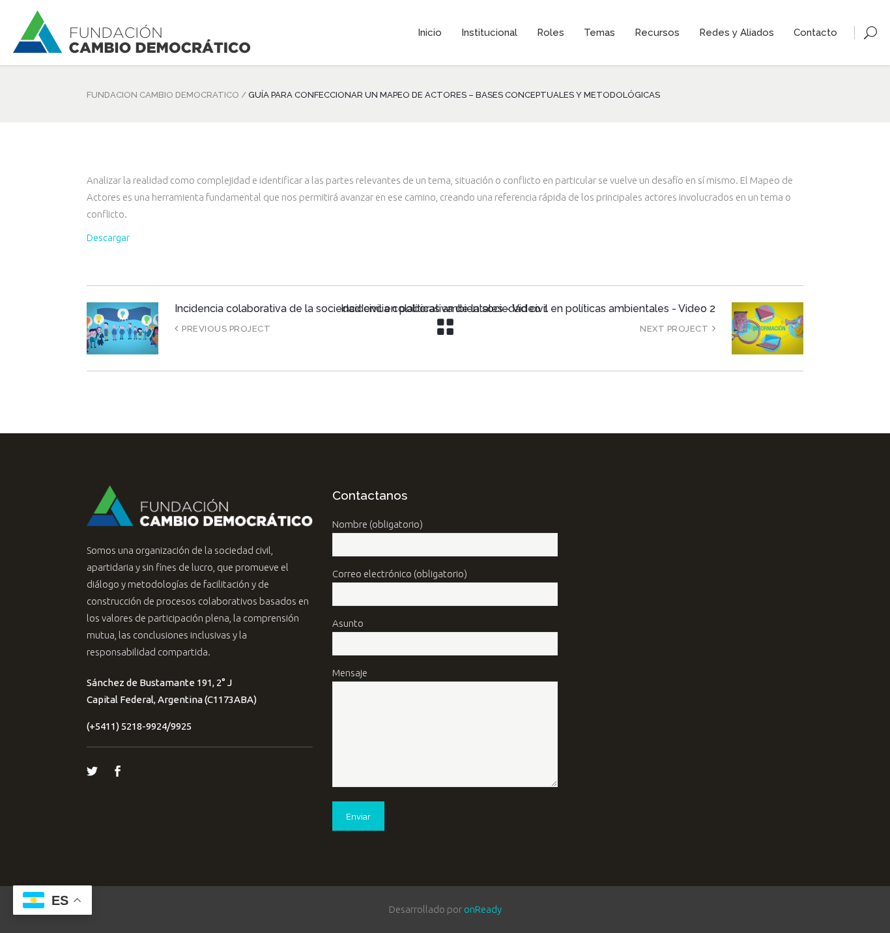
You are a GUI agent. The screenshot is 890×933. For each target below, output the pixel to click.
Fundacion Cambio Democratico (163, 95)
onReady (483, 909)
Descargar (108, 237)
